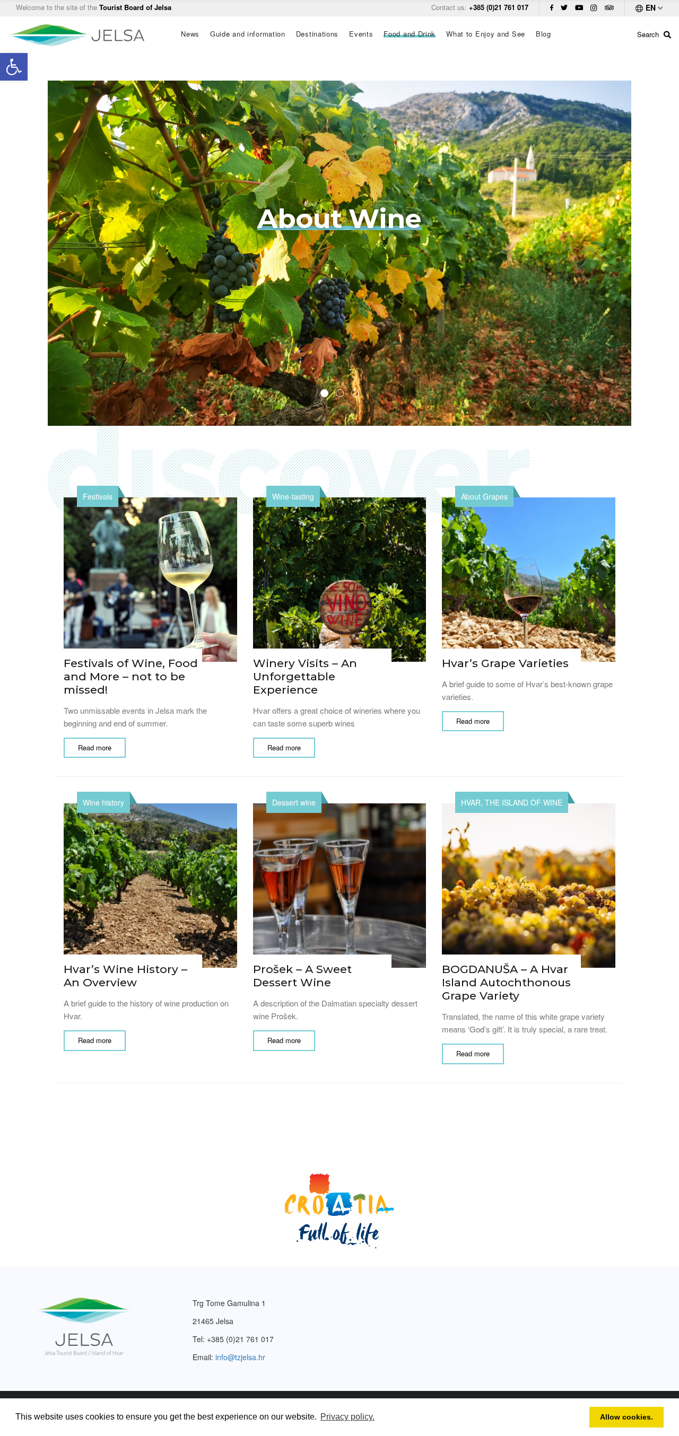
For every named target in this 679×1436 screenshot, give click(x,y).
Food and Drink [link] (410, 34)
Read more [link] (94, 747)
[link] (14, 67)
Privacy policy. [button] (347, 1416)
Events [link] (361, 34)
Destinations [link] (317, 34)
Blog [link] (543, 34)
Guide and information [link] (247, 34)
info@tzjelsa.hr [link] (240, 1357)
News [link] (190, 34)
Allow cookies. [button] (626, 1417)
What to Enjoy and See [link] (485, 34)
